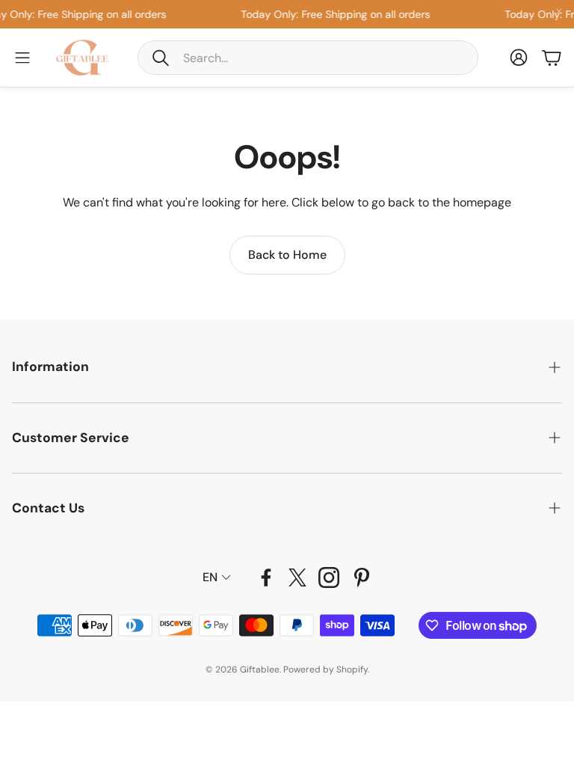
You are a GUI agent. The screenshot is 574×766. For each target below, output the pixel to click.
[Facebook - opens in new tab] (266, 577)
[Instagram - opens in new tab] (328, 577)
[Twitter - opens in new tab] (297, 577)
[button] (308, 57)
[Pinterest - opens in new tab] (361, 577)
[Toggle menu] (22, 57)
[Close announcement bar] (559, 11)
